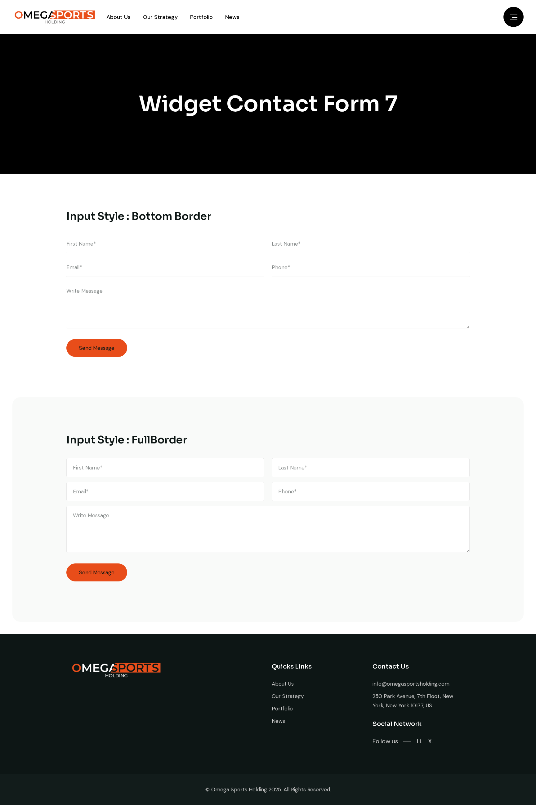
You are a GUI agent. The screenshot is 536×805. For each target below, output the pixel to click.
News (232, 17)
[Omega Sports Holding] (54, 17)
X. (430, 741)
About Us (118, 17)
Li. (419, 741)
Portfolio (201, 17)
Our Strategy (160, 17)
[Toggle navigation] (513, 17)
